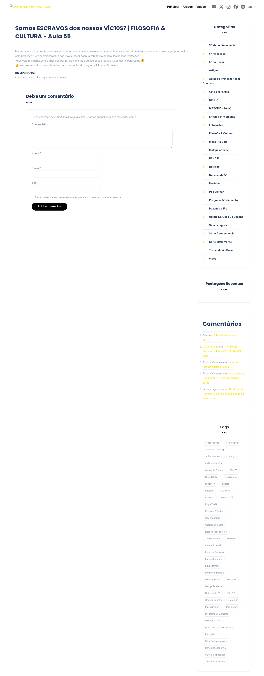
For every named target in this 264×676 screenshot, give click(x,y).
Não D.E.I (214, 158)
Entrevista (226, 490)
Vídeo (212, 258)
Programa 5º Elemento (216, 613)
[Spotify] (243, 6)
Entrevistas (216, 125)
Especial (209, 497)
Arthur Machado (213, 456)
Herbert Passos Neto (216, 531)
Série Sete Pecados (215, 654)
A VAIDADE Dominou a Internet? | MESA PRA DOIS (222, 351)
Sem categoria (218, 225)
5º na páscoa (217, 53)
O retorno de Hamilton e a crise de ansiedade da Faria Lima (223, 394)
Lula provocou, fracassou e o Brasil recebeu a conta (224, 378)
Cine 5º (214, 100)
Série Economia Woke (216, 641)
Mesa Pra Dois (218, 141)
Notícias (214, 166)
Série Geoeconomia (221, 233)
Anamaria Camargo (215, 449)
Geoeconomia (212, 518)
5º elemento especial (222, 45)
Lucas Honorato (213, 559)
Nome (36, 153)
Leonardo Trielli (213, 545)
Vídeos (201, 6)
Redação (210, 634)
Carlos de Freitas (214, 470)
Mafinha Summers (214, 572)
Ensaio (225, 483)
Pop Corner (216, 192)
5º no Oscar (216, 62)
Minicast (231, 579)
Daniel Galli (211, 477)
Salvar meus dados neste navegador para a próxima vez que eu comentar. (78, 197)
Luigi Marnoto (212, 566)
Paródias (214, 183)
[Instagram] (228, 6)
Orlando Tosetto (213, 600)
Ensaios (209, 490)
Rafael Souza (210, 346)
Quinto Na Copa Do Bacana (226, 216)
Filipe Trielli (211, 504)
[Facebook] (235, 6)
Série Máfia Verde (220, 242)
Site (34, 182)
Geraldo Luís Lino (214, 524)
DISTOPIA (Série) (220, 108)
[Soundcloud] (250, 6)
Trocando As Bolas (221, 250)
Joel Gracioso (212, 538)
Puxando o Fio (218, 208)
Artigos (188, 6)
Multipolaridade (219, 150)
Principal (173, 6)
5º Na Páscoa (212, 442)
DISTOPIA (210, 483)
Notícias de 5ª (218, 175)
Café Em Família (213, 463)
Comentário (40, 124)
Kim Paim (231, 538)
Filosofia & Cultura (221, 133)
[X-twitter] (221, 6)
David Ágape (230, 477)
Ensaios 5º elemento (222, 116)
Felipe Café (227, 497)
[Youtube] (214, 6)
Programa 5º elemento (223, 200)
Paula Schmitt (212, 607)
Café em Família (219, 91)
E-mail (36, 168)
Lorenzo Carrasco (214, 552)
